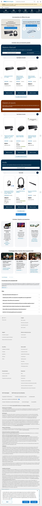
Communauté (23, 334)
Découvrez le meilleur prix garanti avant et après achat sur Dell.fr (34, 270)
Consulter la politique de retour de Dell (6, 269)
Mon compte (23, 320)
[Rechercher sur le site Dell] (34, 1)
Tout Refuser (26, 501)
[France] (2, 8)
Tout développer (4, 277)
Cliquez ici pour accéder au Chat (7, 461)
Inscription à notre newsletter (26, 380)
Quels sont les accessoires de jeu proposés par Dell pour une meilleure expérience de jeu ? (18, 303)
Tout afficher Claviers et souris (21, 156)
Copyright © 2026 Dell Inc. (7, 396)
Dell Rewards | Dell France (32, 417)
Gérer (7, 501)
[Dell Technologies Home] (8, 1)
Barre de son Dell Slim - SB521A (32, 192)
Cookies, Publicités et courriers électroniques (10, 401)
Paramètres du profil (24, 325)
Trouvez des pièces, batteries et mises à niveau (34, 240)
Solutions (3, 354)
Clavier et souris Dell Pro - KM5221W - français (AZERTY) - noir (9, 136)
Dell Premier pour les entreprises (18, 392)
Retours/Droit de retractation (7, 339)
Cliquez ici (4, 486)
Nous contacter (23, 337)
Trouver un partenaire (5, 373)
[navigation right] (41, 11)
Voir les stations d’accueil (11, 52)
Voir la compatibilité (30, 52)
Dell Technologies (5, 392)
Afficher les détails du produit (31, 25)
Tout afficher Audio (21, 211)
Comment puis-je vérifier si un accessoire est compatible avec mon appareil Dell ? (17, 297)
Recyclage (22, 361)
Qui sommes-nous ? (24, 349)
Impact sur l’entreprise (25, 363)
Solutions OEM (4, 375)
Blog (22, 373)
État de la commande (24, 322)
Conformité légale (25, 401)
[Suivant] (40, 77)
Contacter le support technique (7, 337)
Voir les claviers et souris (21, 109)
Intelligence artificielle (5, 349)
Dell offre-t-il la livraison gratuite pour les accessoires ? (12, 312)
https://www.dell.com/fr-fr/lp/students (9, 411)
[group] (31, 29)
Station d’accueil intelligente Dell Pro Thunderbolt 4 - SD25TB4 (20, 78)
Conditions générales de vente (20, 396)
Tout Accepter (34, 501)
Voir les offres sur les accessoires (11, 27)
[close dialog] (40, 4)
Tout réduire (11, 277)
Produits (3, 351)
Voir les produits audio (21, 167)
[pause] (29, 36)
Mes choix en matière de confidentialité (9, 399)
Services (3, 356)
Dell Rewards (23, 375)
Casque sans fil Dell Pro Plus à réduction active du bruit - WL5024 (9, 192)
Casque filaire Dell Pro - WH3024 (20, 192)
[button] (38, 1)
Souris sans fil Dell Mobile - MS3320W (20, 136)
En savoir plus (19, 270)
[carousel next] (38, 29)
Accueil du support (5, 334)
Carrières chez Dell (24, 351)
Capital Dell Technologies (25, 354)
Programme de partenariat (6, 378)
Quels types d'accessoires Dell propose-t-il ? (10, 294)
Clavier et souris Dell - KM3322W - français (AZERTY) (32, 136)
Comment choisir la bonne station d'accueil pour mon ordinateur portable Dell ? (16, 306)
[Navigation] (1, 1)
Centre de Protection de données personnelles (28, 383)
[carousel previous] (24, 29)
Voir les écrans (20, 238)
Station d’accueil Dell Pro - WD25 (8, 77)
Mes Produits (23, 327)
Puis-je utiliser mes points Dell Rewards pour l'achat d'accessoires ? (14, 309)
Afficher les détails (9, 152)
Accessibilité (33, 401)
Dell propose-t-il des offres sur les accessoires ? (11, 300)
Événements (23, 378)
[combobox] (25, 1)
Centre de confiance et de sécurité (26, 385)
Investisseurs (23, 356)
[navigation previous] (4, 58)
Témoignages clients (24, 366)
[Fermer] (37, 490)
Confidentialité (32, 396)
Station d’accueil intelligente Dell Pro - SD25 (32, 77)
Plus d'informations (25, 429)
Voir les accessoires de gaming (6, 243)
